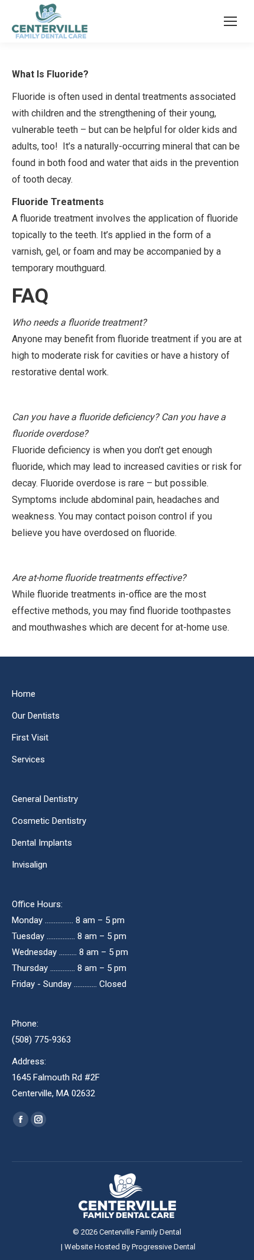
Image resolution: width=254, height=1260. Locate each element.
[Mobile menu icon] (230, 21)
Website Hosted (92, 1246)
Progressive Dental (164, 1246)
